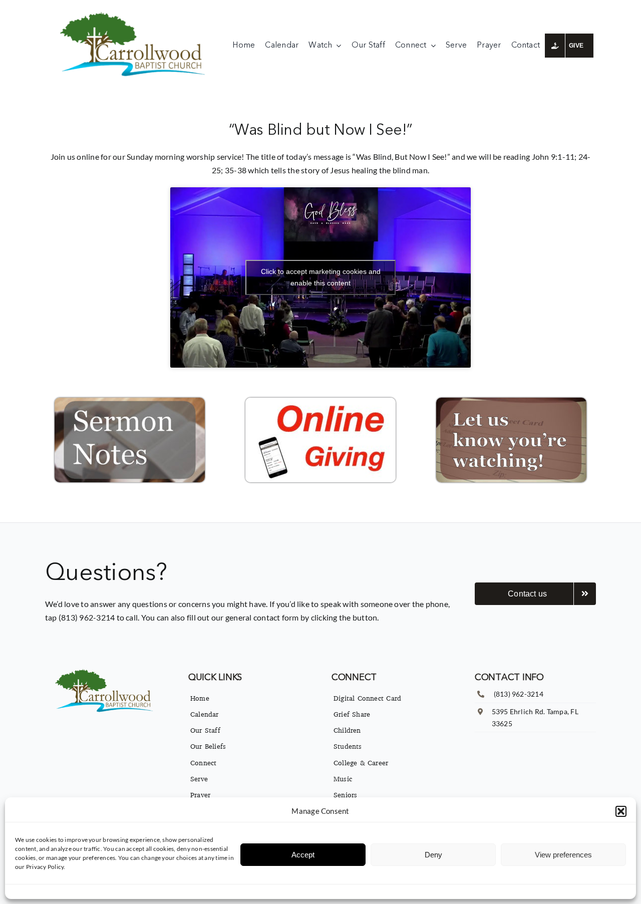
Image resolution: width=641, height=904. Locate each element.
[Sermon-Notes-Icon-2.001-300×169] (130, 401)
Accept (302, 854)
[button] (621, 811)
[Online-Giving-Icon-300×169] (320, 401)
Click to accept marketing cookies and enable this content (321, 277)
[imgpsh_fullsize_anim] (135, 14)
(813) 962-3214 (518, 694)
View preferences (563, 854)
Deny (433, 854)
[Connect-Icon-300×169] (511, 401)
